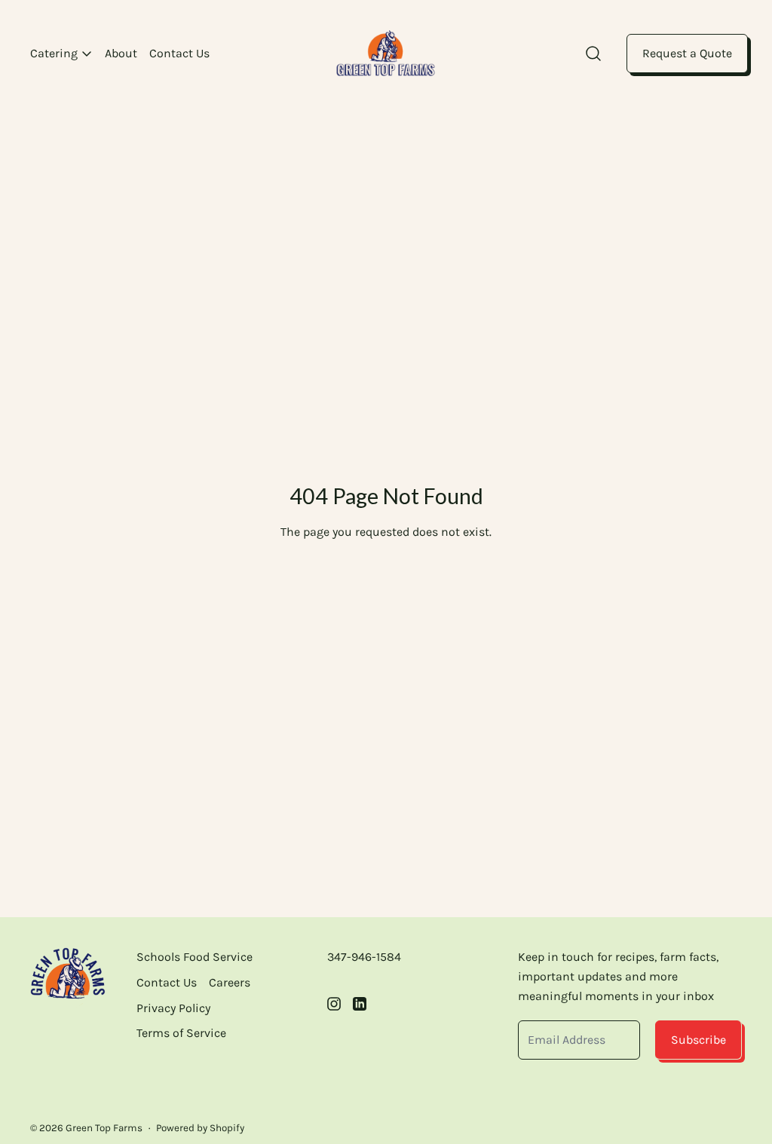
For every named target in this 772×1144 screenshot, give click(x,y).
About (121, 53)
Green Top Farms (104, 1127)
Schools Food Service (194, 957)
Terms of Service (181, 1033)
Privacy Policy (173, 1008)
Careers (229, 982)
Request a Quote (687, 53)
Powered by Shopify (200, 1127)
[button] (593, 53)
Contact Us (179, 53)
